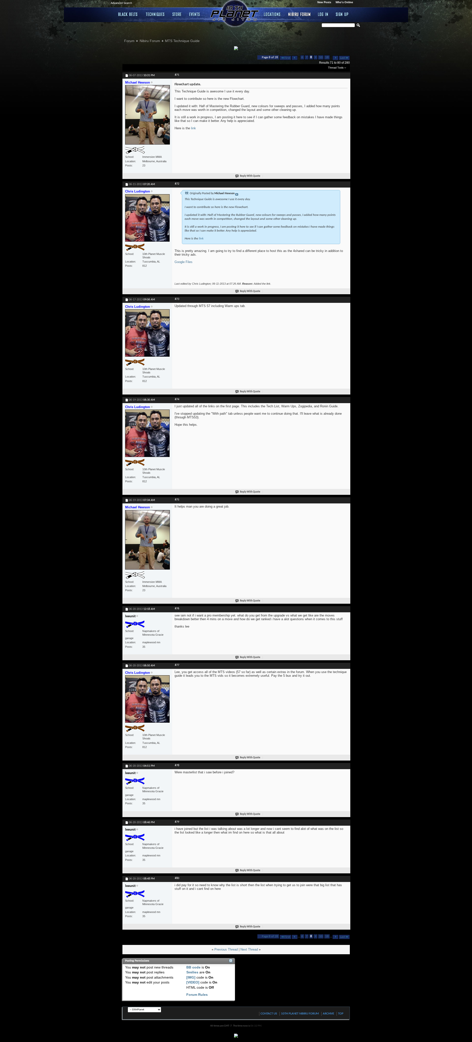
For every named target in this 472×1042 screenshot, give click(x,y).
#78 (177, 765)
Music (195, 14)
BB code (193, 967)
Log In (323, 14)
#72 (177, 183)
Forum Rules (197, 995)
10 (321, 57)
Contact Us (269, 1013)
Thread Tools (336, 67)
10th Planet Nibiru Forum (300, 1013)
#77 (177, 665)
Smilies (192, 972)
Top (340, 1013)
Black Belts (128, 14)
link (193, 128)
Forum (129, 41)
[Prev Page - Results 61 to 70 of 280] (295, 58)
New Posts (324, 2)
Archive (328, 1013)
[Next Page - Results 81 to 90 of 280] (335, 58)
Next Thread (249, 949)
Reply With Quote (250, 176)
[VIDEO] (192, 982)
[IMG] (190, 977)
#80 (177, 878)
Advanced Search (121, 2)
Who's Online (344, 2)
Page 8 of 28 (270, 57)
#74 (177, 399)
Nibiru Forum (299, 14)
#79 (177, 822)
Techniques (155, 14)
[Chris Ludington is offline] (147, 220)
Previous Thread (226, 949)
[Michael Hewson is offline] (147, 117)
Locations (272, 14)
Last (342, 57)
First (287, 57)
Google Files (183, 262)
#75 (177, 499)
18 (327, 57)
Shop (177, 14)
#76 (177, 608)
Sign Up (342, 14)
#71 (177, 74)
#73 (177, 299)
